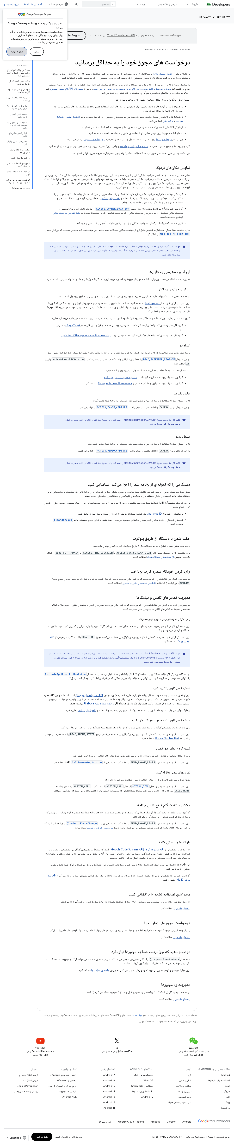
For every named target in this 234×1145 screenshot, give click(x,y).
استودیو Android (33, 4)
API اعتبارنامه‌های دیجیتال (89, 695)
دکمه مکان (167, 121)
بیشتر (142, 4)
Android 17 (109, 1074)
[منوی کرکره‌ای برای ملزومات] (185, 4)
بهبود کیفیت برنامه (162, 73)
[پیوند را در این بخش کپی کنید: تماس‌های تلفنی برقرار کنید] (152, 773)
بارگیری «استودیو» (68, 1091)
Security (223, 17)
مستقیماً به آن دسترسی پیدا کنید (120, 377)
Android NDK (69, 1096)
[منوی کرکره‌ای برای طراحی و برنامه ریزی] (153, 4)
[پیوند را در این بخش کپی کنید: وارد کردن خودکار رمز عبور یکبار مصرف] (135, 619)
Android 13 (109, 1096)
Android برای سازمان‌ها (219, 1080)
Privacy (205, 17)
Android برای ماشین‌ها (142, 1091)
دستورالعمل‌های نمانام (195, 1136)
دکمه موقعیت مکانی (110, 198)
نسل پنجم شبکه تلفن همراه (180, 1102)
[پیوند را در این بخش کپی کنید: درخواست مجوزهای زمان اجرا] (140, 923)
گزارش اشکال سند (30, 1080)
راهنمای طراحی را (181, 908)
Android (225, 1074)
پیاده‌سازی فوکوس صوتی (100, 827)
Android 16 (109, 1080)
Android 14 (109, 1091)
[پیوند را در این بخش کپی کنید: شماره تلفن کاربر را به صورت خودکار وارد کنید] (128, 720)
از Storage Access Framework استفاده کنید (86, 335)
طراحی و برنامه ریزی (167, 4)
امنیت (227, 1085)
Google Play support (27, 1085)
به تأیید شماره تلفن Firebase (99, 703)
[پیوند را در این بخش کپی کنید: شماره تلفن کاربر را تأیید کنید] (149, 688)
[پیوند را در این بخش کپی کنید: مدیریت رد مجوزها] (157, 985)
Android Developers (180, 49)
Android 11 (109, 1107)
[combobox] (99, 4)
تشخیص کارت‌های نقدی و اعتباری (139, 583)
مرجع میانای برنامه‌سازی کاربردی (62, 1085)
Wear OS (148, 1080)
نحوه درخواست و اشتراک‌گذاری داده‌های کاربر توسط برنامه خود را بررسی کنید (132, 88)
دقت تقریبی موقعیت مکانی (66, 213)
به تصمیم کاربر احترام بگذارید (134, 146)
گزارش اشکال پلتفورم (28, 1074)
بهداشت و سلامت (184, 1085)
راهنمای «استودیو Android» (63, 1074)
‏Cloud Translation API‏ (121, 35)
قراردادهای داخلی (163, 139)
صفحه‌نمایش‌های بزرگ (143, 1074)
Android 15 (109, 1085)
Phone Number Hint (167, 738)
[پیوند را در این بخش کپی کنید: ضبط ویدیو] (172, 437)
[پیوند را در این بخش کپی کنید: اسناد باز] (176, 346)
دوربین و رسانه (185, 1091)
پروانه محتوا (137, 1015)
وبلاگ (227, 1102)
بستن (36, 51)
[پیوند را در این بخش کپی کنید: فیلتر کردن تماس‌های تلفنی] (152, 749)
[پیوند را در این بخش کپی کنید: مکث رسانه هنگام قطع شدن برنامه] (133, 805)
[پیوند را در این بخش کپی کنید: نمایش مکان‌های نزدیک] (152, 168)
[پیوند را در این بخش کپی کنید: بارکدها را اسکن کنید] (154, 842)
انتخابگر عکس (73, 117)
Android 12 (109, 1102)
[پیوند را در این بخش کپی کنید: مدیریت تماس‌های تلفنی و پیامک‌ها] (133, 598)
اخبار (228, 1096)
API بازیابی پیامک (87, 710)
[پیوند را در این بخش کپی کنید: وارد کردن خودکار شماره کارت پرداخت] (127, 572)
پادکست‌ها (225, 1107)
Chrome (171, 1121)
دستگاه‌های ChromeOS (142, 1085)
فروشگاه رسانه (72, 325)
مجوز (210, 1136)
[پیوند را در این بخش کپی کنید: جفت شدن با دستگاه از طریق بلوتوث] (129, 539)
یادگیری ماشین (185, 1080)
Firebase (155, 1121)
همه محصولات (104, 1121)
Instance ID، (154, 513)
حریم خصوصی (185, 1096)
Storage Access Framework (115, 383)
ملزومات (194, 4)
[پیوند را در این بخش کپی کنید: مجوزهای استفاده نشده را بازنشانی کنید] (125, 894)
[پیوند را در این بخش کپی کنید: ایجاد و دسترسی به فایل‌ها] (145, 272)
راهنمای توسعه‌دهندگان (67, 1080)
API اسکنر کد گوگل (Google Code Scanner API (137, 849)
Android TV (147, 1096)
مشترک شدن (41, 1136)
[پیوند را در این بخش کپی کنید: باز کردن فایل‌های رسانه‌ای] (154, 289)
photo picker (152, 303)
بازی (190, 1074)
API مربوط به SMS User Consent (151, 657)
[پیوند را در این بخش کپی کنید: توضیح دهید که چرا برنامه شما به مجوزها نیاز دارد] (107, 952)
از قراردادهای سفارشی (94, 139)
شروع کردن (17, 51)
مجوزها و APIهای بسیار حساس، (66, 88)
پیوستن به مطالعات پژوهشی (26, 1091)
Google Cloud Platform (131, 1121)
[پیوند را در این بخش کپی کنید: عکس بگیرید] (170, 394)
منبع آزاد (226, 1091)
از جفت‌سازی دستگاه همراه (160, 557)
